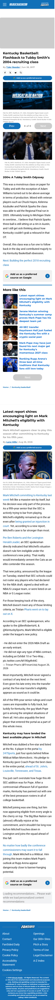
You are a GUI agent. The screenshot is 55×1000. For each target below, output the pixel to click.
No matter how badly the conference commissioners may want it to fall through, (24, 850)
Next (43, 126)
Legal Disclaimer (43, 955)
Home (6, 387)
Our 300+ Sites (41, 939)
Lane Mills (11, 442)
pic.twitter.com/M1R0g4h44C (20, 660)
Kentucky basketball (21, 387)
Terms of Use (41, 949)
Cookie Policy (10, 955)
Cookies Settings (12, 970)
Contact (7, 939)
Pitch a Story (40, 944)
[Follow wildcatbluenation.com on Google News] (47, 276)
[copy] (21, 73)
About (5, 933)
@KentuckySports (13, 629)
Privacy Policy (10, 949)
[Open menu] (4, 4)
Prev (11, 126)
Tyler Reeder (13, 67)
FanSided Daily (11, 944)
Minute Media (17, 978)
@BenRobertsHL (27, 625)
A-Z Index (38, 960)
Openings (38, 933)
